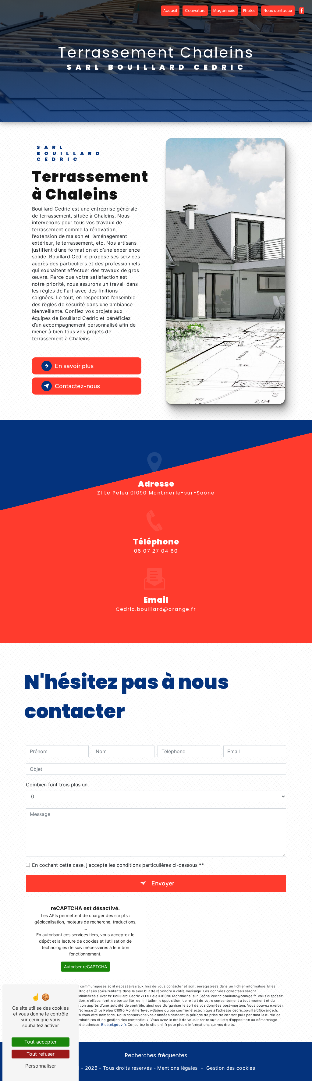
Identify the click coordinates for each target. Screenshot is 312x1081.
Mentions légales (177, 1068)
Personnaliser (40, 1066)
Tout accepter (40, 1042)
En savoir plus (74, 366)
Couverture (195, 10)
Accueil (170, 10)
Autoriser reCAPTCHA (85, 966)
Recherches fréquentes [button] (156, 1055)
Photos (249, 10)
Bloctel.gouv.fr (113, 1025)
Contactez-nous (77, 386)
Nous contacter (278, 10)
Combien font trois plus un (56, 785)
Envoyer (162, 883)
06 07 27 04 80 (156, 551)
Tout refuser (41, 1054)
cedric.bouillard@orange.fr (156, 609)
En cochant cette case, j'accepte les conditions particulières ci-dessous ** (118, 865)
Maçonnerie (224, 10)
